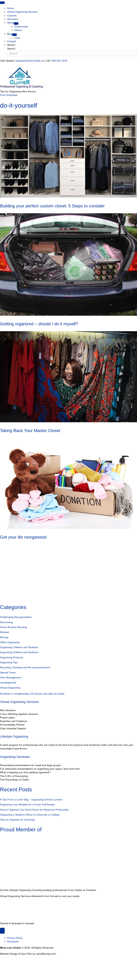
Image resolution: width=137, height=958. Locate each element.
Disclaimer (13, 941)
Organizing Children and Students (19, 647)
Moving (4, 637)
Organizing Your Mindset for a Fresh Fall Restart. (27, 804)
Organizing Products (11, 657)
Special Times (8, 672)
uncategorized (8, 682)
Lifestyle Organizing (14, 736)
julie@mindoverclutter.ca (30, 60)
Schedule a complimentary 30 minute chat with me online (32, 693)
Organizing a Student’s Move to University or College (30, 814)
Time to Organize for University (17, 819)
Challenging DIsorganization (16, 617)
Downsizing (6, 622)
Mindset (4, 632)
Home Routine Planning (13, 627)
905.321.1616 (59, 60)
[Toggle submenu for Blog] (14, 34)
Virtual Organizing (10, 687)
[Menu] (2, 2)
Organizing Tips (9, 662)
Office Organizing (10, 642)
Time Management (10, 677)
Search (11, 48)
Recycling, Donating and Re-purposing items (25, 667)
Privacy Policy (15, 937)
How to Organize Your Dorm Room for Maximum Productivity (34, 809)
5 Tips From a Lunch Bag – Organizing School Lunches (31, 799)
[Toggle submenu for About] (16, 23)
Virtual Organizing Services (19, 702)
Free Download (8, 95)
